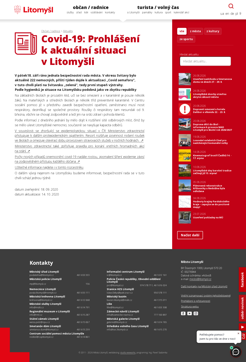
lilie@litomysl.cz (115, 307)
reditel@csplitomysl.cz (41, 337)
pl (237, 13)
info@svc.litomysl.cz (117, 329)
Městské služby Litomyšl (45, 304)
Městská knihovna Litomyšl (47, 296)
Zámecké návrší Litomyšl (123, 311)
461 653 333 (83, 275)
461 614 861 (83, 336)
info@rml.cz (36, 314)
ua (222, 13)
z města (195, 31)
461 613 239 (83, 329)
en (227, 13)
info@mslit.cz (37, 307)
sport (168, 12)
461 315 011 (160, 300)
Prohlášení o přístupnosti (195, 301)
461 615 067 (83, 322)
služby (70, 12)
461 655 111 (83, 292)
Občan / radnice (50, 31)
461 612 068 (83, 300)
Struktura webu (190, 306)
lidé (86, 12)
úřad (79, 12)
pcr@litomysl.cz (115, 285)
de (232, 13)
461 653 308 (160, 307)
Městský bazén (116, 296)
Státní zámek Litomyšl (44, 318)
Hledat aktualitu (189, 54)
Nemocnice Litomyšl (43, 289)
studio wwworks (127, 352)
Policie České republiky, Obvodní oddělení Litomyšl (133, 280)
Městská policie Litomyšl (46, 279)
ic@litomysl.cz (114, 275)
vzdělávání (96, 12)
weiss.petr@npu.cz (40, 322)
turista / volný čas (158, 7)
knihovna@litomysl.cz (41, 300)
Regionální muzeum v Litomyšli (50, 311)
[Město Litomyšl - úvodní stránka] (29, 9)
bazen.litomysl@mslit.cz (119, 300)
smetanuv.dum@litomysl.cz (44, 329)
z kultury (213, 31)
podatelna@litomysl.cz (42, 275)
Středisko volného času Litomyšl (128, 326)
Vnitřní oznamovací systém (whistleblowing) (206, 295)
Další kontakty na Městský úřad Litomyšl (204, 286)
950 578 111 (160, 292)
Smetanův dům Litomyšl (45, 326)
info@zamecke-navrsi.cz (120, 314)
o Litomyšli (133, 12)
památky (147, 12)
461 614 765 (160, 322)
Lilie (109, 304)
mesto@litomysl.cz (200, 279)
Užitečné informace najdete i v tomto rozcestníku (49, 167)
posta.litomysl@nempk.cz (43, 292)
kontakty (110, 12)
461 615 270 (160, 329)
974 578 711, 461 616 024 (153, 285)
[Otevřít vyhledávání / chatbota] (231, 6)
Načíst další (190, 235)
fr (240, 13)
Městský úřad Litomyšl (44, 271)
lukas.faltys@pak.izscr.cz (120, 292)
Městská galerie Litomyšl (123, 318)
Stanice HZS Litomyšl (120, 289)
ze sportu (186, 39)
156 (88, 283)
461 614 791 (83, 307)
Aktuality (68, 31)
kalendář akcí (181, 12)
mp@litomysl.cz (38, 284)
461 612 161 (160, 275)
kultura (159, 12)
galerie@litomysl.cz (117, 322)
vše (182, 31)
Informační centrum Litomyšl (125, 271)
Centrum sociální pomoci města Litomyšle (57, 333)
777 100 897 (160, 314)
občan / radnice (91, 7)
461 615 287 (83, 314)
